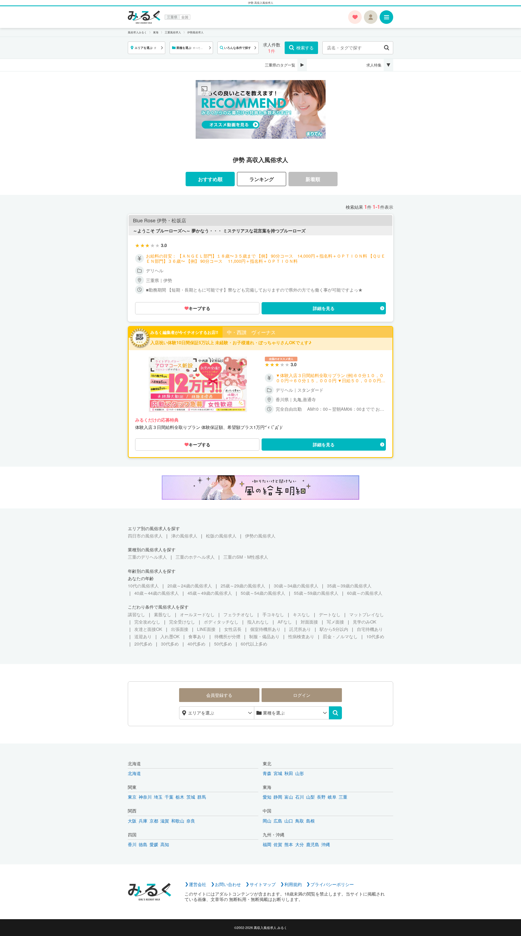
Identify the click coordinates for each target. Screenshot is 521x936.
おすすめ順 (210, 179)
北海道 (134, 763)
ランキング (261, 179)
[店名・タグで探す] (386, 48)
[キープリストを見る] (355, 17)
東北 (267, 763)
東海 (267, 787)
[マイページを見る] (370, 17)
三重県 (172, 17)
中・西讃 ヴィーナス (251, 332)
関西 (132, 810)
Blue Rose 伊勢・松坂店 (159, 220)
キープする (199, 308)
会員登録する (219, 695)
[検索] (335, 712)
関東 (132, 787)
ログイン (301, 695)
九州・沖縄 (273, 834)
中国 (267, 810)
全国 (184, 17)
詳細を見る (324, 308)
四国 (132, 834)
